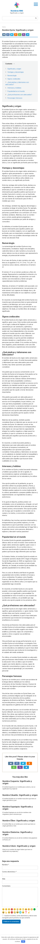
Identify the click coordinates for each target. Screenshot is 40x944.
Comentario (6, 886)
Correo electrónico (9, 872)
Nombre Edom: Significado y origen (19, 846)
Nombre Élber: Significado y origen (18, 820)
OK (23, 941)
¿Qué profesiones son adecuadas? (19, 95)
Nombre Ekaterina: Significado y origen (17, 833)
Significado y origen (14, 69)
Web (3, 879)
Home (4, 27)
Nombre (5, 865)
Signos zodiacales (13, 79)
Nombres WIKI (17, 11)
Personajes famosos (14, 98)
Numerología (11, 75)
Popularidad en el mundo (16, 91)
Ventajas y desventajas (15, 72)
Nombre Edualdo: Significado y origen (20, 795)
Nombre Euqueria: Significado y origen (17, 782)
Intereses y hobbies (14, 88)
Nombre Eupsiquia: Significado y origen (17, 807)
